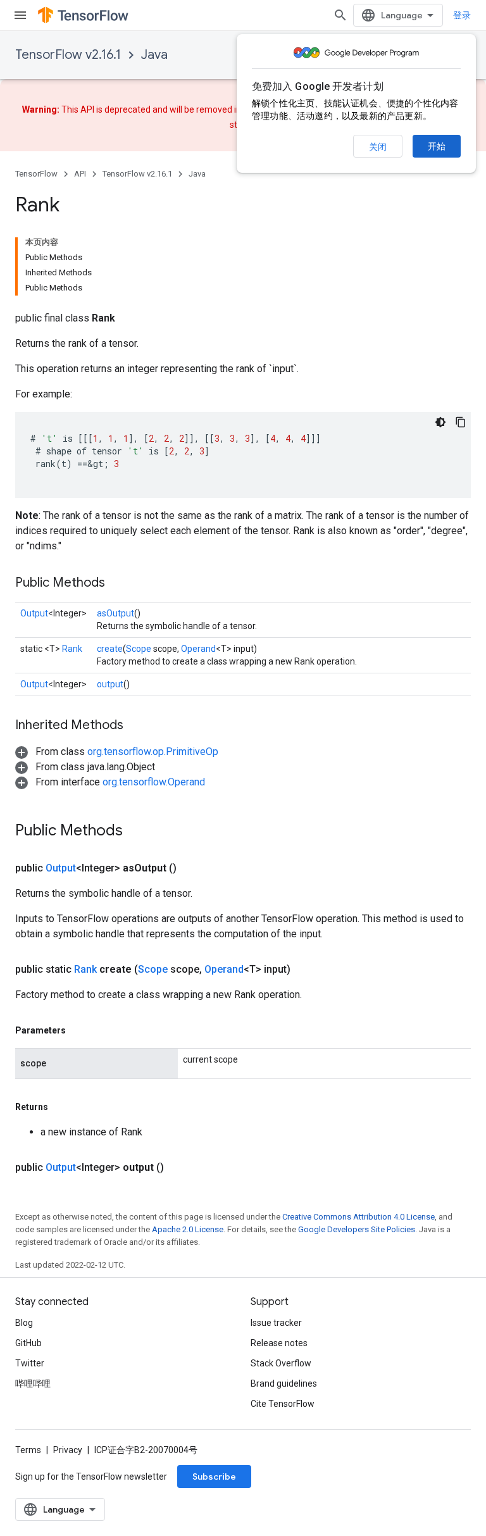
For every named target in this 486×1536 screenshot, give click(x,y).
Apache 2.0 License (187, 1229)
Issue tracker (276, 1323)
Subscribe (214, 1476)
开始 (437, 146)
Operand (198, 649)
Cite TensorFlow (283, 1404)
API (80, 173)
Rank (72, 649)
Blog (24, 1323)
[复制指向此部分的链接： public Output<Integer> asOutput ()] (191, 868)
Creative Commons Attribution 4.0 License (358, 1216)
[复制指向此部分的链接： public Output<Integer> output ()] (179, 1167)
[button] (116, 752)
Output (34, 613)
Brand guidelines (284, 1383)
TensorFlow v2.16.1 (68, 55)
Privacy (67, 1450)
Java (154, 55)
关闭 (378, 147)
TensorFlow (36, 173)
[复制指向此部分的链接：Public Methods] (117, 583)
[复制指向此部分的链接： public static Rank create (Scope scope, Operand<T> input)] (305, 969)
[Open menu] (20, 15)
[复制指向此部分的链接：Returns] (60, 1107)
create (110, 649)
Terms (28, 1450)
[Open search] (340, 15)
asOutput (115, 613)
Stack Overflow (281, 1363)
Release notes (279, 1343)
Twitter (29, 1363)
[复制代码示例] (461, 422)
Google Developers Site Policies (356, 1229)
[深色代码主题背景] (440, 422)
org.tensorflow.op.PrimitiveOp (152, 752)
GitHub (28, 1343)
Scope (138, 649)
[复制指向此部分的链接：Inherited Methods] (136, 726)
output (110, 684)
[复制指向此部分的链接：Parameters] (78, 1030)
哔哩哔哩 (33, 1383)
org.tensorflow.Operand (154, 782)
